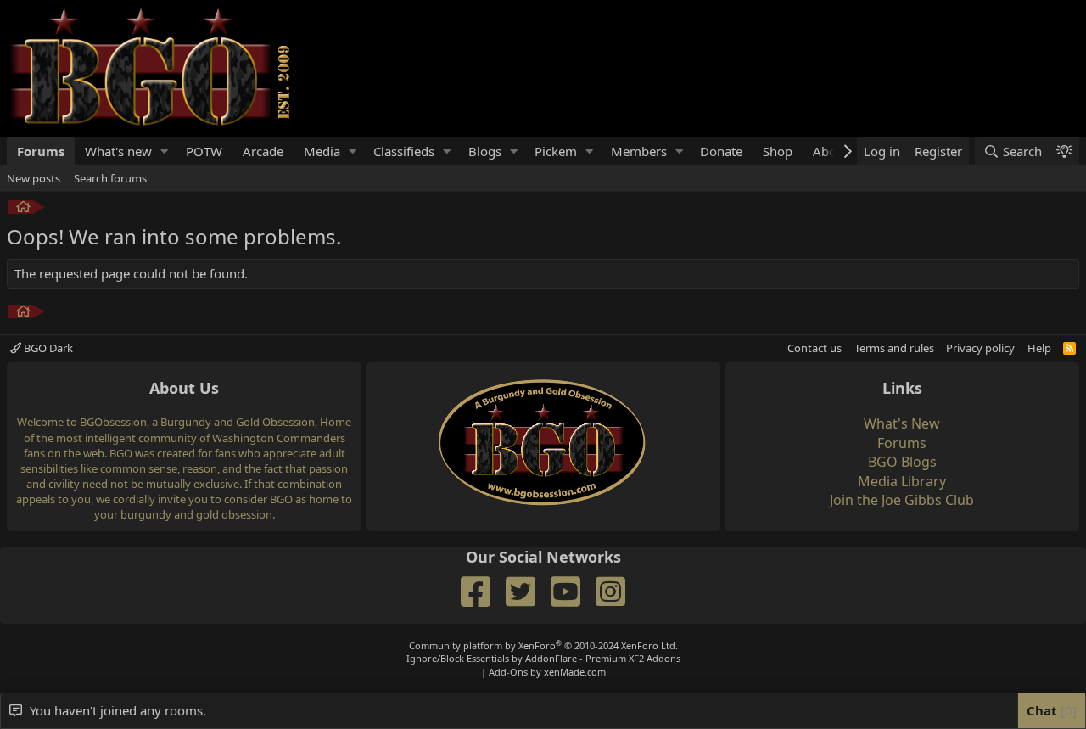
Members (639, 151)
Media (322, 151)
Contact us (814, 348)
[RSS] (1069, 348)
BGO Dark (47, 348)
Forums (40, 151)
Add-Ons (508, 671)
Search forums (110, 178)
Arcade (263, 151)
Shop (777, 151)
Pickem (556, 151)
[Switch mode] (1064, 151)
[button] (165, 151)
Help (1039, 348)
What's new (118, 151)
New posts (33, 178)
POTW (204, 151)
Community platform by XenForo (543, 645)
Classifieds (403, 151)
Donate (721, 151)
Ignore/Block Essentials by (543, 658)
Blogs (484, 151)
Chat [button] (1049, 710)
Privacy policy (980, 348)
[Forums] (23, 209)
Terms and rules (894, 348)
